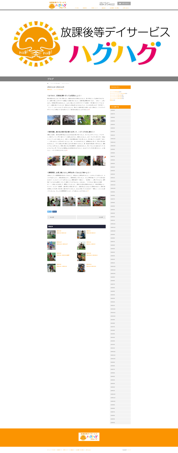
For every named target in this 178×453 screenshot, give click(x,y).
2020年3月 (113, 383)
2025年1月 (113, 177)
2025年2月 (113, 174)
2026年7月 (113, 113)
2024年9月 (113, 191)
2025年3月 (113, 170)
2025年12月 (113, 138)
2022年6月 (113, 287)
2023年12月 (113, 223)
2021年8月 (113, 323)
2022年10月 (113, 273)
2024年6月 (113, 202)
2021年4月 (113, 337)
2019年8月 (113, 408)
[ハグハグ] (57, 5)
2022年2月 (113, 301)
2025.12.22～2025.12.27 (62, 244)
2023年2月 (113, 259)
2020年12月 (113, 351)
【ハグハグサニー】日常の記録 (116, 95)
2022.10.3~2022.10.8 (91, 266)
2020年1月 (113, 390)
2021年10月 (113, 316)
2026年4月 (113, 124)
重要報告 (111, 100)
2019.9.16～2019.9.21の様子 (63, 255)
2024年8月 (113, 195)
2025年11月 (113, 142)
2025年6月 (113, 160)
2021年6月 (113, 330)
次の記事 (101, 217)
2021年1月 (113, 348)
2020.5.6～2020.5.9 (90, 244)
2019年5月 (113, 419)
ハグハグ (129, 449)
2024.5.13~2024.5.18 (61, 232)
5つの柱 (77, 8)
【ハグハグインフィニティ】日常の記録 (117, 93)
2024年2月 (113, 216)
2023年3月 (113, 255)
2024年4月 (113, 209)
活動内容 (85, 8)
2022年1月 (113, 305)
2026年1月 (113, 135)
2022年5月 (113, 291)
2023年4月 (113, 252)
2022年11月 (113, 270)
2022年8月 (113, 280)
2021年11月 (113, 312)
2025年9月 (113, 149)
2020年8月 (113, 365)
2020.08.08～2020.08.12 (91, 255)
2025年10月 (113, 145)
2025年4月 (113, 167)
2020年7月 (113, 369)
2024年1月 (113, 220)
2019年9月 (113, 404)
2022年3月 (113, 298)
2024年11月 (113, 184)
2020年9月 (113, 362)
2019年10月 (113, 401)
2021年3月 (113, 340)
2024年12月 (113, 181)
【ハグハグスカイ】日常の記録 (116, 96)
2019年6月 (113, 415)
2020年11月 (113, 355)
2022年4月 (113, 294)
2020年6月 (113, 372)
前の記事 (52, 217)
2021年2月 (113, 344)
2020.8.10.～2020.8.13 (62, 266)
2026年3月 (113, 128)
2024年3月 (113, 213)
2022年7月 (113, 284)
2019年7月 (113, 411)
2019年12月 (113, 394)
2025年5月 (113, 163)
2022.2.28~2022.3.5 (90, 232)
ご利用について (94, 8)
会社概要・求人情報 (114, 8)
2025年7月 (113, 156)
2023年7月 (113, 241)
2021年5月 (113, 333)
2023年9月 (113, 234)
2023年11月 (113, 227)
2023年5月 (113, 248)
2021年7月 (113, 326)
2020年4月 (113, 380)
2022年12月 (113, 266)
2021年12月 (113, 309)
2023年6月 (113, 245)
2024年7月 (113, 199)
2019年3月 (113, 422)
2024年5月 (113, 206)
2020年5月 (113, 376)
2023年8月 (113, 238)
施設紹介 (104, 8)
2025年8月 (113, 152)
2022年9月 (113, 277)
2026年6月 (113, 117)
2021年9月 (113, 319)
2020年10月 (113, 358)
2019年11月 (113, 397)
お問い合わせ (125, 3)
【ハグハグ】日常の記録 (58, 89)
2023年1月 (113, 262)
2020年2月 (113, 387)
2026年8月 (113, 110)
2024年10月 (113, 188)
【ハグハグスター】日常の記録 (116, 98)
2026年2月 (113, 131)
